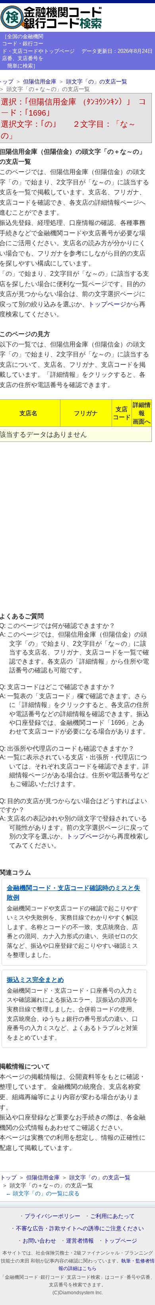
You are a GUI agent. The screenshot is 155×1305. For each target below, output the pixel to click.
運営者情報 (80, 1240)
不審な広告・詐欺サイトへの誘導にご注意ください (80, 1228)
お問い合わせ (39, 1240)
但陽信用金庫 (39, 82)
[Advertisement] (77, 526)
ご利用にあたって (112, 1216)
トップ (8, 1177)
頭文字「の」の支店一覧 (96, 82)
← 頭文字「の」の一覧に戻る (42, 1193)
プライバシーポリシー (52, 1216)
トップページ (59, 51)
